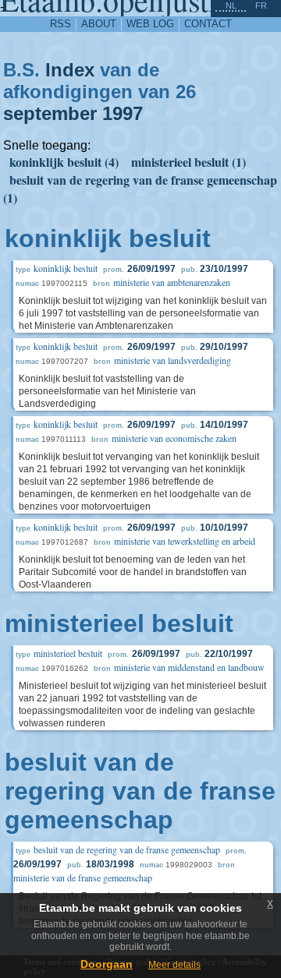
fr (261, 5)
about (98, 24)
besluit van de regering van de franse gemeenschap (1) (140, 189)
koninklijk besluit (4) (64, 162)
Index (69, 69)
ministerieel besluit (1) (188, 162)
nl (231, 5)
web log (150, 24)
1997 (122, 113)
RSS (60, 24)
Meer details (174, 964)
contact (208, 24)
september (50, 113)
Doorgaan (106, 964)
